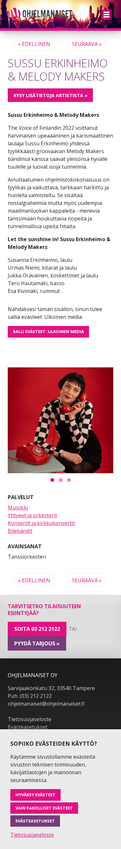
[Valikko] (106, 14)
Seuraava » (87, 44)
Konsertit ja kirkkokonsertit (41, 523)
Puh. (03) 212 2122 (30, 695)
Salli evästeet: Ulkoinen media (48, 331)
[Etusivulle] (40, 14)
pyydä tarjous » (37, 643)
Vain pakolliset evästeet (44, 808)
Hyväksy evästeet (35, 795)
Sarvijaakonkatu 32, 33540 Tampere (51, 688)
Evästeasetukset (27, 727)
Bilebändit (20, 530)
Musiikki (18, 507)
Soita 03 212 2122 (37, 628)
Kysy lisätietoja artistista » (50, 95)
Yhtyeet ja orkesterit (32, 515)
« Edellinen (34, 44)
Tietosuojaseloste (29, 719)
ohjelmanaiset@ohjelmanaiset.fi (46, 703)
